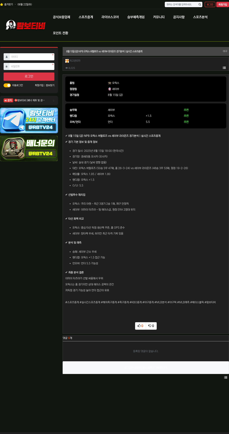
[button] (224, 68)
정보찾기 (50, 85)
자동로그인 (17, 85)
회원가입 (222, 4)
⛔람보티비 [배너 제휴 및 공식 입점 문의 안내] (29, 100)
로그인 (210, 4)
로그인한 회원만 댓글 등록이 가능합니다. (145, 367)
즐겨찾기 (8, 4)
